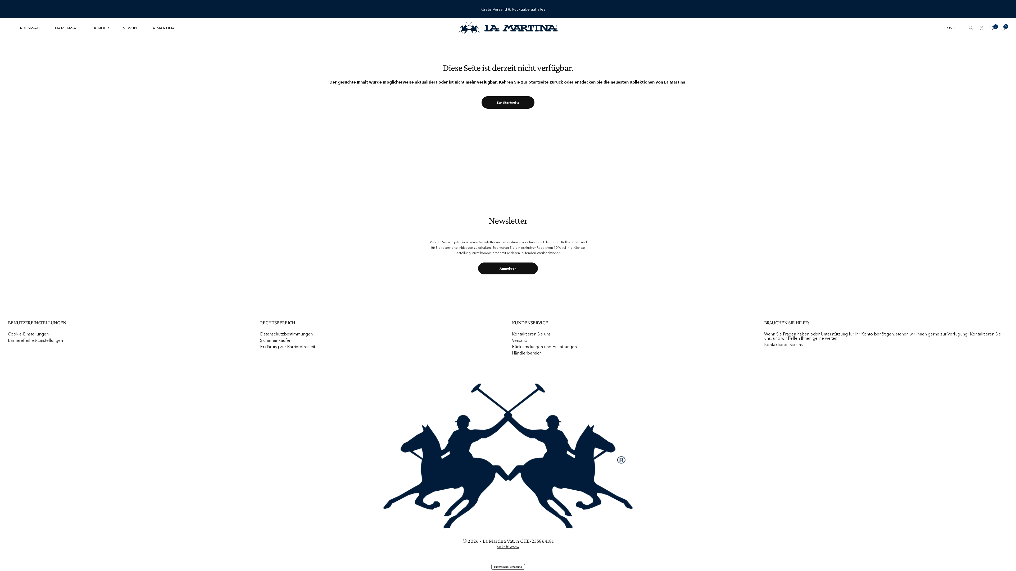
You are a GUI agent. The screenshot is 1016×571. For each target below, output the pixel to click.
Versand (519, 340)
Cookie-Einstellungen (28, 334)
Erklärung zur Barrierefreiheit (287, 346)
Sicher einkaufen (275, 340)
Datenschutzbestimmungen (286, 334)
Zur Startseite (508, 102)
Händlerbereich (527, 353)
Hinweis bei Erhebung (508, 566)
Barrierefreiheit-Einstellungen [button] (35, 340)
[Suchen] (971, 28)
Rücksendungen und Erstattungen (544, 346)
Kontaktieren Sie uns (531, 334)
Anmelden (508, 268)
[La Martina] (508, 28)
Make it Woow (508, 547)
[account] (981, 28)
